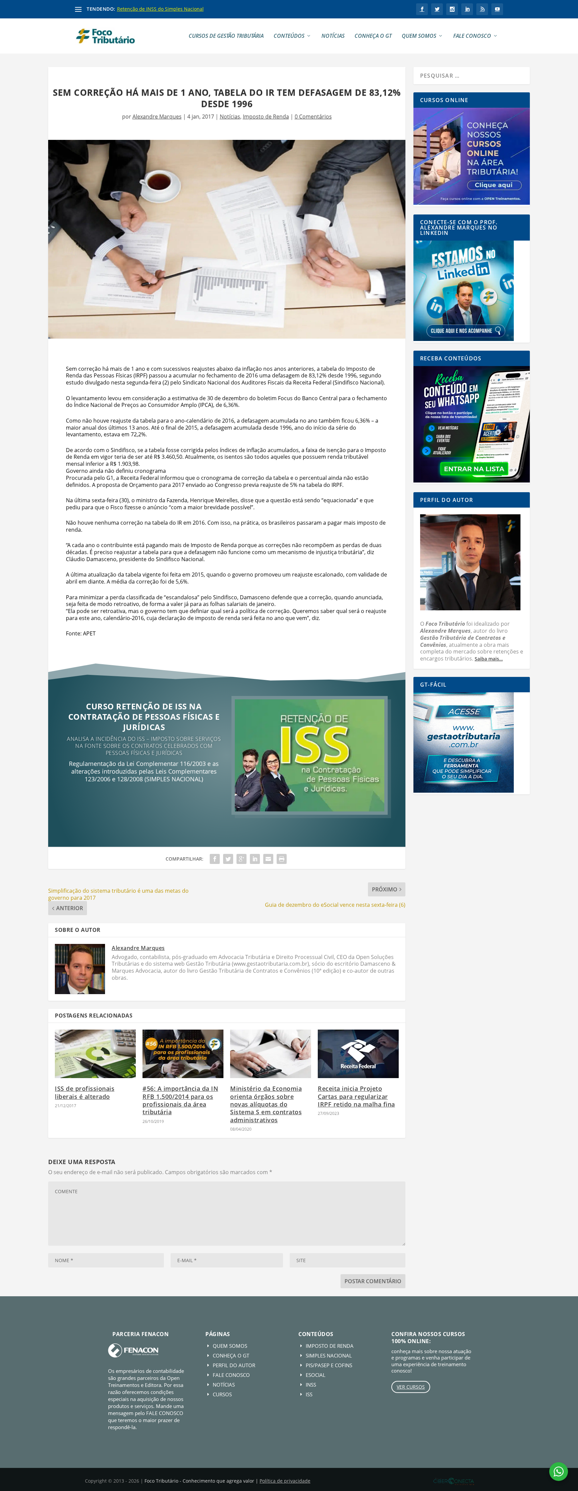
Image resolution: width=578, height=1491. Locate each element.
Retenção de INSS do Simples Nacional (160, 9)
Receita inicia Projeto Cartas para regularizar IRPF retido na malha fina (356, 1096)
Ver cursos (411, 1387)
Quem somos (419, 36)
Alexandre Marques (157, 116)
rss (482, 9)
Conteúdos (289, 36)
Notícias (333, 36)
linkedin (467, 9)
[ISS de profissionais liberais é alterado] (95, 1054)
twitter (437, 9)
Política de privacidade (285, 1481)
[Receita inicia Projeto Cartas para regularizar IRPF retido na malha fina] (358, 1054)
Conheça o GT (373, 36)
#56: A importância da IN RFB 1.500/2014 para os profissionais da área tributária (180, 1100)
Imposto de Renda (266, 116)
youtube (497, 9)
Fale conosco (472, 36)
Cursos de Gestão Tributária (226, 36)
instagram (452, 9)
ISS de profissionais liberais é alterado (84, 1092)
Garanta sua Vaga (144, 801)
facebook (422, 9)
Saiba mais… (489, 658)
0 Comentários (313, 116)
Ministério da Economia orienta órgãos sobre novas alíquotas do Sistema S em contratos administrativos (266, 1104)
